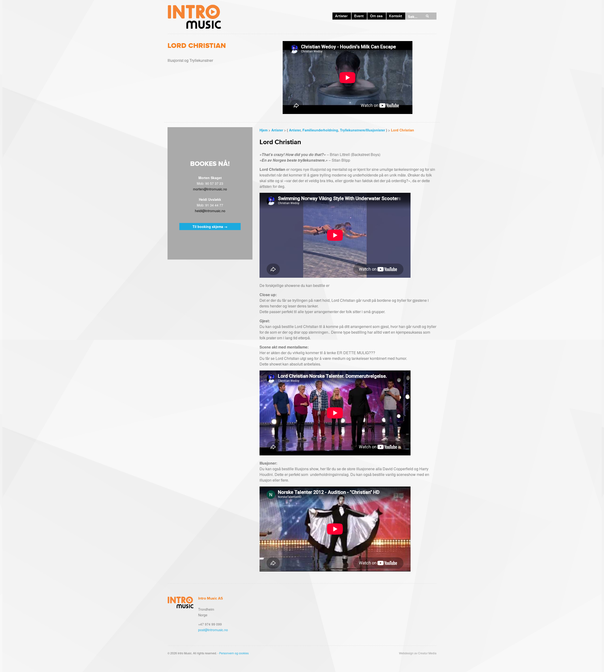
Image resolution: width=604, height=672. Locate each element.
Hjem (264, 130)
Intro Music (194, 17)
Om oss (376, 16)
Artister (341, 16)
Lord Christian (402, 130)
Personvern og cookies (234, 653)
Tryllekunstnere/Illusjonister (362, 130)
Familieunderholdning (320, 130)
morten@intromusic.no (210, 189)
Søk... (412, 16)
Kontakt (395, 16)
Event (359, 16)
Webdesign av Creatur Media (417, 653)
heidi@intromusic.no (210, 210)
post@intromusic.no (213, 629)
